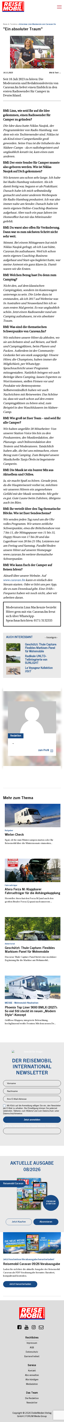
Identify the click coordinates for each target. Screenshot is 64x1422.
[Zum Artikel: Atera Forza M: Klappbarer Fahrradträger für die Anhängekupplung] (32, 870)
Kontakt (32, 1371)
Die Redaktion (32, 1398)
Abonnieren (46, 1222)
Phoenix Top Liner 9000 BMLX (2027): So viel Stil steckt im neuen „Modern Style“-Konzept (31, 1011)
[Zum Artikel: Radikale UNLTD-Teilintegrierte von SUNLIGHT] (13, 660)
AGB (32, 1348)
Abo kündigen (31, 1380)
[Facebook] (19, 1328)
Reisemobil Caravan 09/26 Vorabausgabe (31, 1264)
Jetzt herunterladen (20, 1284)
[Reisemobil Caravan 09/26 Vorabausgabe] (32, 1243)
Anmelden (32, 1120)
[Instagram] (34, 1328)
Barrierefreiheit (31, 1357)
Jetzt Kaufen (19, 1222)
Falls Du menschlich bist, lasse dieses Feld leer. (29, 1126)
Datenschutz (32, 1352)
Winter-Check (14, 835)
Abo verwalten (32, 1375)
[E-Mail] (41, 1328)
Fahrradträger (11, 885)
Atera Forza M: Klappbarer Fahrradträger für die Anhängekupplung (32, 891)
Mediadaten (32, 1384)
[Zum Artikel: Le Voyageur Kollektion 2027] (13, 672)
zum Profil (43, 750)
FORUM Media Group (36, 1416)
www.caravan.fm (14, 580)
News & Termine (10, 24)
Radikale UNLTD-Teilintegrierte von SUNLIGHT (36, 660)
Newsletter (32, 1403)
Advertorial (10, 944)
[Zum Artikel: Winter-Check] (32, 815)
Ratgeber (9, 831)
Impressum (32, 1343)
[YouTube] (27, 1328)
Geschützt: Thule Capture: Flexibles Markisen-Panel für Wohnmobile (41, 648)
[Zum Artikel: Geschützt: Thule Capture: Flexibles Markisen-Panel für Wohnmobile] (13, 648)
